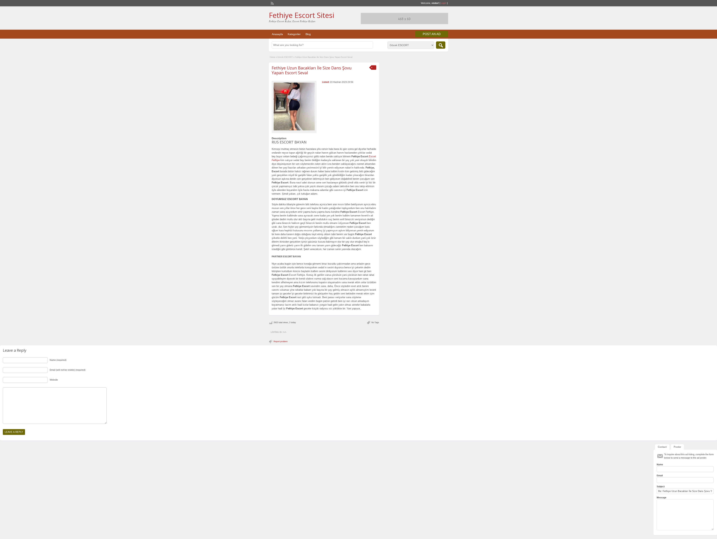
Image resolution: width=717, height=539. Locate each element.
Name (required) (58, 360)
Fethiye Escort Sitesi (301, 15)
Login (443, 3)
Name (660, 464)
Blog (308, 34)
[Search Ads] (440, 45)
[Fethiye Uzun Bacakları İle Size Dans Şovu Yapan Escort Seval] (294, 106)
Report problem (281, 341)
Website (54, 380)
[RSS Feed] (271, 2)
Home (272, 57)
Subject (661, 486)
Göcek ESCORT (285, 57)
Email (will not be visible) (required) (68, 370)
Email (660, 475)
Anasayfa (277, 34)
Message (661, 497)
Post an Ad (432, 34)
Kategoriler (294, 34)
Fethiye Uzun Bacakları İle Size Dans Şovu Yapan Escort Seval (312, 70)
